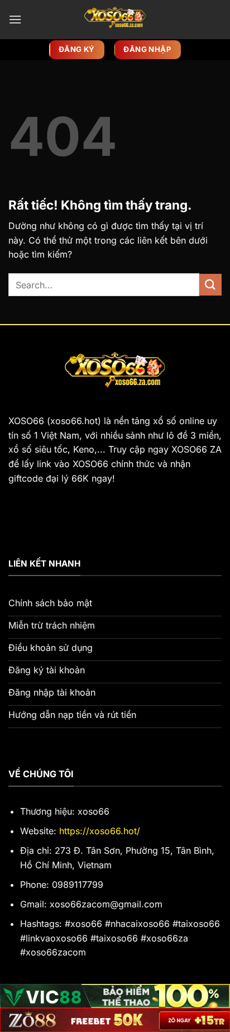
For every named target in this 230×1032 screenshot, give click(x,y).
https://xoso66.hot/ (99, 830)
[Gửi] (210, 285)
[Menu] (15, 19)
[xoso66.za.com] (115, 19)
